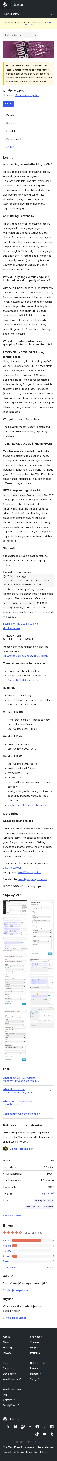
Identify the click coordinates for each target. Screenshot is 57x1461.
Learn (6, 1363)
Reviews (11, 123)
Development (13, 139)
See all (50, 1267)
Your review (9, 1267)
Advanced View (12, 1215)
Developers (9, 1373)
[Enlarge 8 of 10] (49, 978)
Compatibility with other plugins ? (21, 1113)
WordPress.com (13, 1389)
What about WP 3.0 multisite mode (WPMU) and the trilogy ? (21, 1079)
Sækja (8, 103)
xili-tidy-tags (25, 655)
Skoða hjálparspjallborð (16, 1290)
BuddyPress (11, 1405)
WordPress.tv (12, 1379)
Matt (7, 1394)
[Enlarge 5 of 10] (23, 1013)
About (6, 1336)
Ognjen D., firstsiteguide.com (23, 680)
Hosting (7, 1347)
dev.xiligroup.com (12, 867)
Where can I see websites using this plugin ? (17, 1103)
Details (10, 115)
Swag (34, 1379)
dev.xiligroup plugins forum (32, 879)
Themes (34, 1342)
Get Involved (37, 1363)
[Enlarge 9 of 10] (49, 995)
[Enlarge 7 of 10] (49, 963)
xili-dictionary (40, 655)
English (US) (48, 1193)
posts (50, 1200)
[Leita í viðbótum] (35, 35)
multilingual (40, 1200)
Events (34, 1368)
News (6, 1342)
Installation (12, 131)
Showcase (36, 1336)
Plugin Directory (11, 14)
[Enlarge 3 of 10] (23, 941)
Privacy (7, 1352)
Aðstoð (10, 147)
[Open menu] (52, 4)
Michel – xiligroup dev (27, 95)
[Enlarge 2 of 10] (23, 921)
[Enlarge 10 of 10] (49, 1011)
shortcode (30, 1207)
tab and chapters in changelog (29, 805)
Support (7, 1368)
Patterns (35, 1352)
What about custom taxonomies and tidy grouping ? (20, 1091)
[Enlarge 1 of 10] (23, 904)
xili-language (10, 655)
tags (39, 1207)
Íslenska (14, 1419)
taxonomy (48, 1207)
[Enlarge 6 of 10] (49, 904)
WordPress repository (30, 872)
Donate (35, 1373)
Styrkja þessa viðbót (14, 1317)
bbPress (9, 1399)
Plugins (34, 1347)
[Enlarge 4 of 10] (23, 957)
